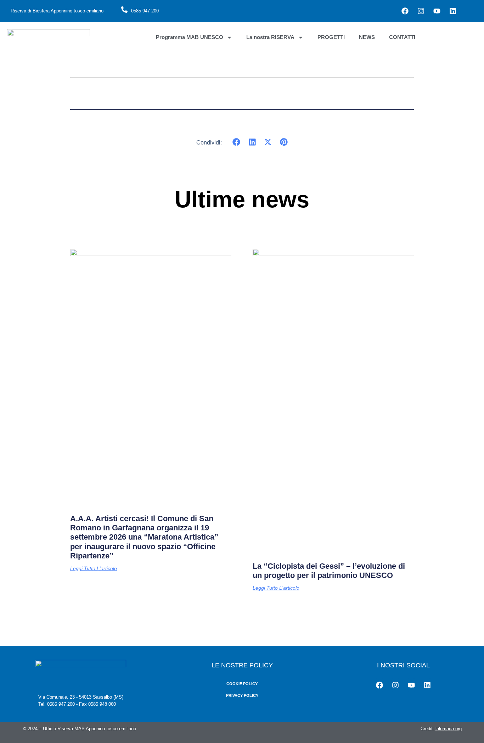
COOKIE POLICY (242, 684)
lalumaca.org (448, 728)
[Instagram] (421, 11)
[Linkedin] (453, 11)
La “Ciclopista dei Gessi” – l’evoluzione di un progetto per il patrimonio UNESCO (329, 571)
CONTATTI (402, 37)
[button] (236, 142)
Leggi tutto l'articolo (93, 568)
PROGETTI (331, 37)
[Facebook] (405, 11)
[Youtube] (437, 11)
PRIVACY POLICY (242, 695)
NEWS (367, 37)
